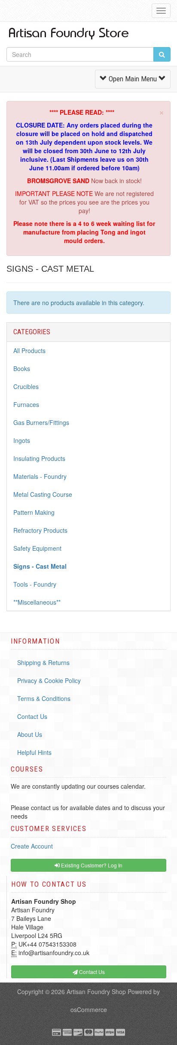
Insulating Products (39, 458)
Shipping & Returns (43, 662)
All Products (29, 350)
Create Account (32, 846)
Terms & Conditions (43, 698)
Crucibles (26, 386)
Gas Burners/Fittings (41, 422)
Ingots (21, 440)
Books (21, 368)
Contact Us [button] (91, 971)
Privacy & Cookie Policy (49, 680)
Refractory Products (40, 530)
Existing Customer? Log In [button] (91, 865)
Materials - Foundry (40, 476)
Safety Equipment (37, 548)
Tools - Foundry (34, 584)
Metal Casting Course (42, 494)
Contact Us (32, 716)
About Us (29, 734)
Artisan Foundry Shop (96, 991)
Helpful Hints (34, 752)
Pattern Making (34, 512)
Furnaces (26, 404)
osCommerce (88, 1009)
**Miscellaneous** (37, 602)
